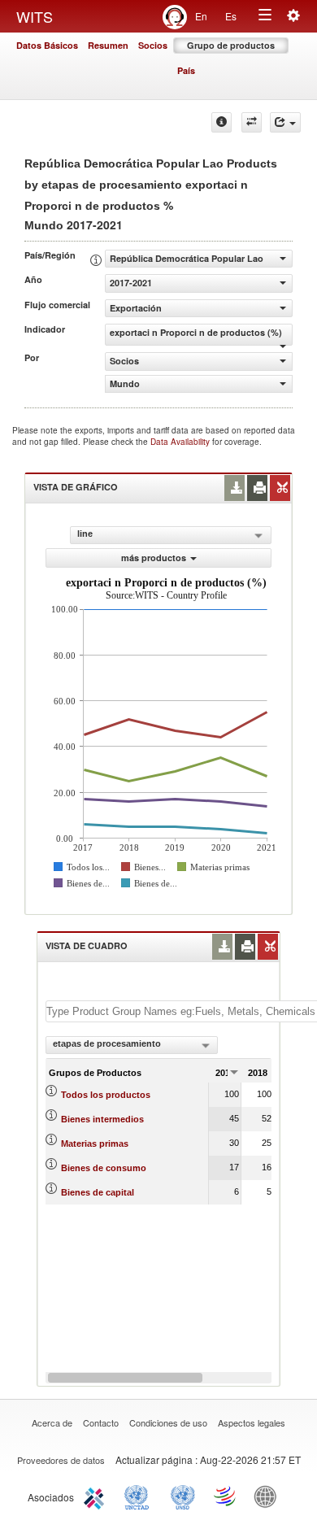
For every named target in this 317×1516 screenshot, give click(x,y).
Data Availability (181, 441)
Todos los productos (105, 1095)
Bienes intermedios (102, 1119)
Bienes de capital (97, 1192)
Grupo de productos (231, 45)
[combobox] (132, 1045)
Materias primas (94, 1143)
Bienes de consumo (103, 1168)
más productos (153, 557)
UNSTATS (183, 1495)
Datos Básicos (47, 45)
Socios (152, 45)
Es (231, 16)
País (186, 70)
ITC (96, 1495)
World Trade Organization (226, 1495)
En (201, 16)
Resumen (108, 45)
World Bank (269, 1495)
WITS (34, 16)
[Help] (221, 122)
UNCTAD (140, 1495)
